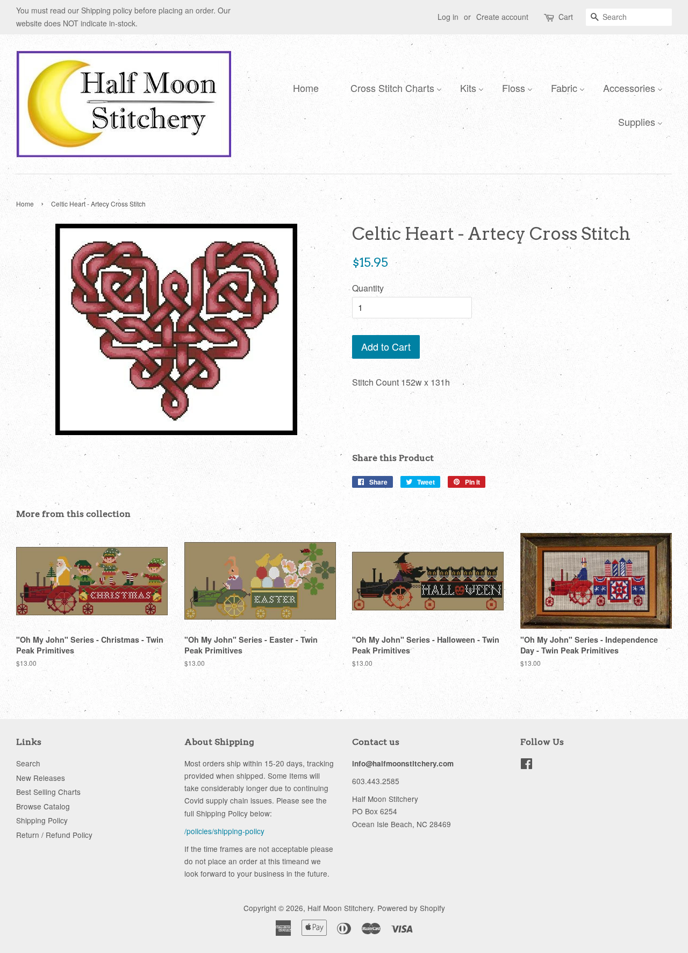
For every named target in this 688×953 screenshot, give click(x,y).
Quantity (368, 288)
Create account (502, 16)
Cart (565, 16)
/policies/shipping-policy (224, 831)
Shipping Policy (42, 820)
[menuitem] (303, 87)
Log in (448, 16)
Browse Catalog (43, 806)
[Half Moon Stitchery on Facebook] (526, 765)
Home (25, 203)
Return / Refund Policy (54, 834)
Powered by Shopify (411, 907)
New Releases (40, 777)
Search (28, 763)
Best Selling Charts (48, 791)
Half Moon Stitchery (340, 907)
